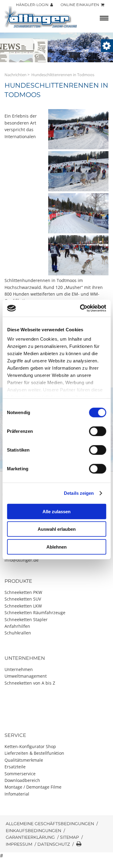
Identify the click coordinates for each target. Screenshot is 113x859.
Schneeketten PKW (23, 592)
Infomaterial (17, 794)
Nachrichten (16, 74)
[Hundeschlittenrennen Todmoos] (78, 148)
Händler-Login (33, 4)
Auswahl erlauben (57, 529)
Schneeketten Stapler (26, 619)
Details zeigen (79, 493)
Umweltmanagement (26, 676)
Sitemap (69, 837)
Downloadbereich (22, 780)
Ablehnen (56, 546)
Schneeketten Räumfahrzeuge (35, 612)
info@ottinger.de (22, 560)
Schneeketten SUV (23, 599)
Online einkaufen (81, 4)
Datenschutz (53, 844)
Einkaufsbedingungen (33, 830)
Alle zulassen (56, 511)
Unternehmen (19, 669)
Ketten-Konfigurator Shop (30, 746)
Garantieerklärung (30, 837)
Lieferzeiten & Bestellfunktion (34, 753)
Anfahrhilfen (17, 626)
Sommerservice (20, 773)
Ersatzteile (15, 767)
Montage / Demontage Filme (33, 787)
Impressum (19, 844)
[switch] (97, 431)
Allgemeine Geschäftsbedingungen (50, 823)
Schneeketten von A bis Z (30, 683)
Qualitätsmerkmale (24, 760)
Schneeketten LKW (23, 606)
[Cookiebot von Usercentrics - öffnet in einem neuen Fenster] (80, 308)
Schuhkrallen (18, 633)
